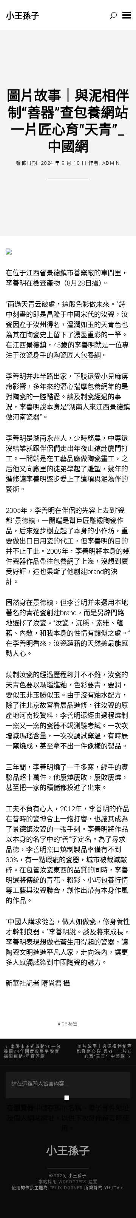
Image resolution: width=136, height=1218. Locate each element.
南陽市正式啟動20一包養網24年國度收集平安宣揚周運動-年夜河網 (33, 1051)
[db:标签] (69, 1024)
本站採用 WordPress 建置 (68, 1181)
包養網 (90, 355)
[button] (126, 15)
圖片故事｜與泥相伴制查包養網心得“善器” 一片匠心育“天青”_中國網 (104, 1051)
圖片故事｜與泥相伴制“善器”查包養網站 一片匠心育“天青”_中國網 (68, 120)
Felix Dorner (66, 1188)
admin (111, 163)
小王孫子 (22, 15)
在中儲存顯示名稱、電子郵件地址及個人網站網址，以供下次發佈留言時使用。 (68, 1118)
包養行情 (114, 880)
